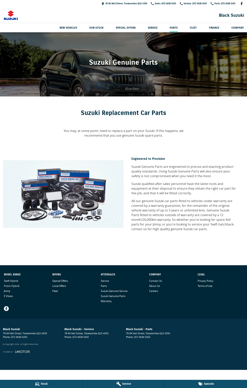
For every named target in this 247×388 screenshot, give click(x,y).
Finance (214, 27)
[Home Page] (11, 15)
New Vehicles (68, 27)
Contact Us (155, 281)
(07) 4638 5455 (19, 337)
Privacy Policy (205, 281)
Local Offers (59, 286)
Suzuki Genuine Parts (113, 296)
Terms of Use (205, 286)
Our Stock (96, 27)
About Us (154, 286)
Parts (174, 27)
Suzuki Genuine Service (114, 291)
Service (153, 27)
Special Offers (126, 27)
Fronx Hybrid (11, 286)
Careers (153, 291)
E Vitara (8, 296)
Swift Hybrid (11, 281)
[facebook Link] (241, 3)
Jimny (7, 291)
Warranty (106, 301)
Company (237, 27)
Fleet (193, 27)
